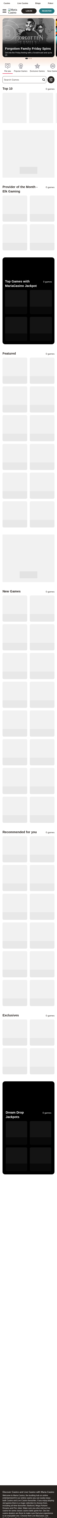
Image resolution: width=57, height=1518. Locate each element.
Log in (29, 11)
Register (47, 11)
